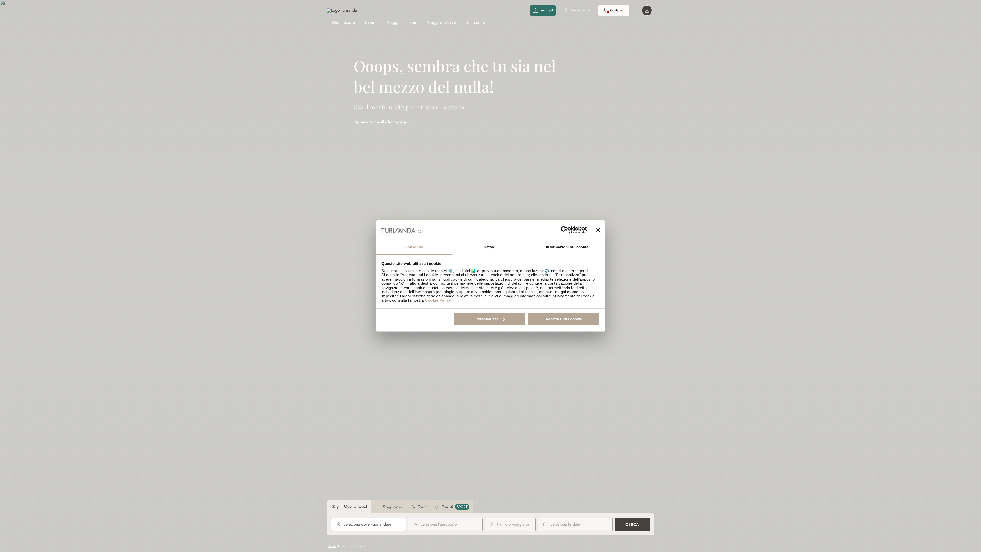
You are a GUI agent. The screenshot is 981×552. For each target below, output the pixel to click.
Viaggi (393, 22)
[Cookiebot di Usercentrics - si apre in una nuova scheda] (564, 230)
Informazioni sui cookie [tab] (567, 247)
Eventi (371, 22)
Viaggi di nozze (441, 22)
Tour (413, 22)
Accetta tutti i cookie (563, 319)
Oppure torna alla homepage (380, 122)
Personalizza (486, 319)
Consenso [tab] (414, 247)
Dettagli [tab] (491, 247)
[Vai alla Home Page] (342, 10)
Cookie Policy (438, 300)
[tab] (349, 506)
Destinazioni (343, 22)
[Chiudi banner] (598, 230)
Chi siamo (475, 22)
